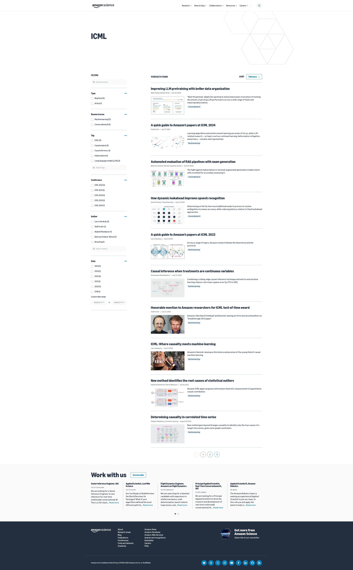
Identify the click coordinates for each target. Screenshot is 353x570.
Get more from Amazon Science (245, 532)
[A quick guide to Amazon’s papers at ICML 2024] (167, 141)
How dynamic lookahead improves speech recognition (188, 198)
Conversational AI (194, 107)
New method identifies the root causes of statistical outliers (192, 380)
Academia (122, 546)
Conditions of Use (106, 563)
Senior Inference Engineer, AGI (105, 483)
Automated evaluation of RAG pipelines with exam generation (193, 162)
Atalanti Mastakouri (158, 421)
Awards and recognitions (155, 538)
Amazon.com (95, 563)
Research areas (124, 532)
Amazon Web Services (154, 535)
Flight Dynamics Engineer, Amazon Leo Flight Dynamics (174, 484)
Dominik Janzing (172, 421)
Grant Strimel (156, 202)
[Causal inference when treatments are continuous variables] (167, 288)
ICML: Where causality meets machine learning (183, 344)
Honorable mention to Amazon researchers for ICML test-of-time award (200, 307)
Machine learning (194, 143)
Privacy (116, 563)
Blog (119, 535)
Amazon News (151, 529)
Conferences (123, 540)
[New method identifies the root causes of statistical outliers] (167, 397)
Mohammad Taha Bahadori (160, 275)
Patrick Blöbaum (171, 385)
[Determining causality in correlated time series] (167, 433)
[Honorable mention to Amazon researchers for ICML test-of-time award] (167, 324)
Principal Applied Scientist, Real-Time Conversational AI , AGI (208, 486)
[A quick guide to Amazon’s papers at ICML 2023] (167, 251)
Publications (123, 538)
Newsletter (149, 540)
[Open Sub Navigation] (191, 6)
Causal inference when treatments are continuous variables (192, 271)
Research (186, 5)
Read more (114, 502)
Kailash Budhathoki (158, 385)
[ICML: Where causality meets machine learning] (167, 360)
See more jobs (138, 475)
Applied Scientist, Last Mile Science (138, 484)
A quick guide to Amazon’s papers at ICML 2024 (183, 125)
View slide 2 (178, 514)
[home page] (103, 5)
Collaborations (215, 5)
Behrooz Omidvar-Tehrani (160, 166)
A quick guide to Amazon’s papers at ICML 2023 (183, 234)
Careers (243, 5)
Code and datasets (126, 543)
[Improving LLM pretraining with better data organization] (167, 105)
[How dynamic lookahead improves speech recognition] (167, 215)
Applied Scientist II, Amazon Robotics (242, 484)
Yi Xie (163, 202)
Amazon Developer (153, 532)
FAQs (147, 546)
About (120, 529)
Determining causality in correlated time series (183, 417)
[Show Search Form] (259, 5)
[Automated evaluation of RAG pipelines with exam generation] (167, 178)
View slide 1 (175, 514)
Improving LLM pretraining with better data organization (190, 89)
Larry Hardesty (156, 239)
